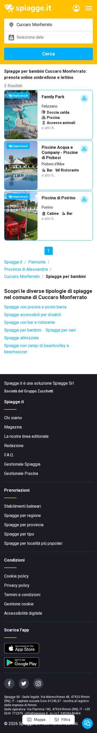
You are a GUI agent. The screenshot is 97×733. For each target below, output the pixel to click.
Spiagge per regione (22, 515)
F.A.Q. (9, 454)
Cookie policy (16, 576)
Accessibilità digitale (23, 613)
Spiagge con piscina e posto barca (35, 306)
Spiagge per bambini (22, 330)
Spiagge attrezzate (21, 337)
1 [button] (48, 250)
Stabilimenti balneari (22, 506)
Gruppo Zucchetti (38, 391)
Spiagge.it (13, 262)
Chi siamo (13, 417)
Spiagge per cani (61, 330)
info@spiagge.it (36, 713)
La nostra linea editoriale (26, 436)
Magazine (13, 427)
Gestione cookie (19, 604)
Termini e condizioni (22, 594)
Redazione (14, 445)
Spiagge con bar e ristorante (29, 322)
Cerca (48, 53)
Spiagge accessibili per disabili (32, 314)
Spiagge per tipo (19, 534)
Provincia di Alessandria (26, 269)
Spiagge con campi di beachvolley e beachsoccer (36, 348)
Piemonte (37, 262)
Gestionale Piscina (21, 473)
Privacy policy (16, 585)
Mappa (40, 720)
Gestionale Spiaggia (22, 464)
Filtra (65, 720)
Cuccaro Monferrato (22, 276)
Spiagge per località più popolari (33, 543)
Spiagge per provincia (23, 524)
